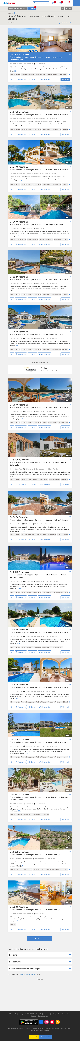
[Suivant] (68, 40)
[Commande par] (62, 8)
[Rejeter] (12, 79)
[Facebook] (41, 1022)
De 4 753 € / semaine (19, 794)
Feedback (34, 1037)
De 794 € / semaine (19, 331)
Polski (69, 1028)
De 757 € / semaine (19, 404)
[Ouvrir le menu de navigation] (76, 3)
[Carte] (70, 54)
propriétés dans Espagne (26, 974)
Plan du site (13, 1014)
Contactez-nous (43, 1016)
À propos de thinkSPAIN (26, 1014)
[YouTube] (52, 1022)
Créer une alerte (66, 23)
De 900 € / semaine (19, 221)
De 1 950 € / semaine (19, 112)
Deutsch (28, 1028)
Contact (33, 79)
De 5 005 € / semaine (19, 459)
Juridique (47, 1014)
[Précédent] (11, 74)
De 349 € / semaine (19, 167)
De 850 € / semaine (19, 907)
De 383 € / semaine (19, 629)
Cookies (33, 1016)
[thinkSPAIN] (8, 3)
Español (41, 1028)
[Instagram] (46, 1022)
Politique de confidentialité (60, 1014)
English (34, 1028)
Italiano (47, 1028)
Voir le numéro (45, 79)
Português (33, 1030)
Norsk (63, 1028)
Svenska (46, 1030)
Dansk (21, 1028)
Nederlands (56, 1028)
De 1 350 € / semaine (19, 852)
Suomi (40, 1030)
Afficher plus (39, 939)
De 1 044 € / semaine (19, 739)
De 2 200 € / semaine (19, 54)
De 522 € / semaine (19, 276)
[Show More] (15, 13)
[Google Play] (28, 1022)
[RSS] (58, 1022)
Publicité (39, 1014)
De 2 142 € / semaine (19, 572)
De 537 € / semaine (19, 517)
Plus (15, 71)
